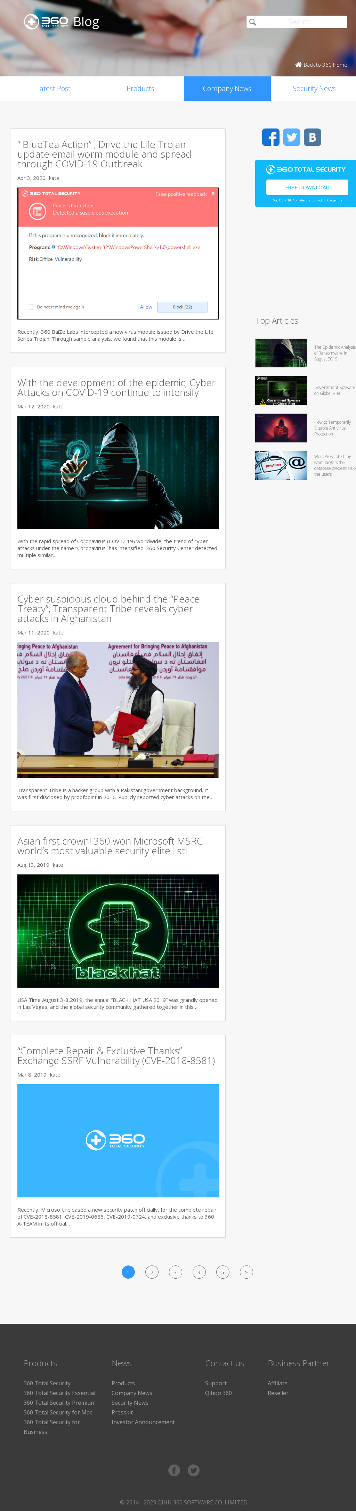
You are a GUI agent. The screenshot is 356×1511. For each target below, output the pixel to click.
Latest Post (53, 88)
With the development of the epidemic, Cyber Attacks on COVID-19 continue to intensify (116, 387)
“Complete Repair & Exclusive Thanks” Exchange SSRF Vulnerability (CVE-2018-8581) (116, 1055)
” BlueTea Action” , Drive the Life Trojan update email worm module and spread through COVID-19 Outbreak (104, 154)
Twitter (291, 137)
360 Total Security (47, 1383)
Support (216, 1383)
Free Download (307, 187)
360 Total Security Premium (60, 1402)
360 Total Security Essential (59, 1393)
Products (140, 88)
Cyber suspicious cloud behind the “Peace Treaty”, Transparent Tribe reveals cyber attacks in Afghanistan (108, 608)
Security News (130, 1402)
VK (312, 137)
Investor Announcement (143, 1422)
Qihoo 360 (218, 1393)
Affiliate (278, 1383)
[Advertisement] (305, 264)
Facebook (271, 137)
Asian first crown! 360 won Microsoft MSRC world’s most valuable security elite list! (110, 845)
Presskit (122, 1412)
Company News (227, 88)
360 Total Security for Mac (58, 1412)
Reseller (278, 1393)
